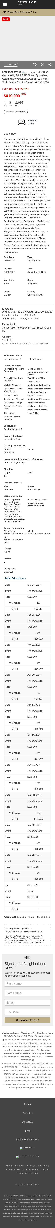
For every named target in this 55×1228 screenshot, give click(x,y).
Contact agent (11, 65)
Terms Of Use (15, 1166)
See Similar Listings (15, 112)
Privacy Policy (37, 1166)
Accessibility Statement (23, 1169)
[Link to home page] (27, 4)
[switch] (34, 65)
